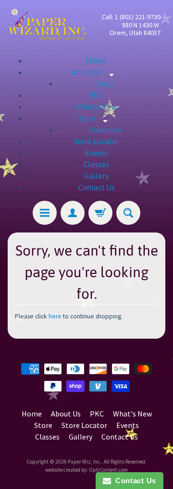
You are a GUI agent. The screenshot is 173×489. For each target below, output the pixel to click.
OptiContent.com (108, 469)
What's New (96, 106)
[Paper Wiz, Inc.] (47, 25)
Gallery (96, 175)
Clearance (105, 129)
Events (96, 152)
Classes (96, 164)
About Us (96, 72)
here (55, 316)
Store (96, 118)
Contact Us (96, 187)
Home (96, 60)
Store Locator (96, 141)
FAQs (106, 83)
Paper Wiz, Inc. (84, 461)
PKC (96, 95)
